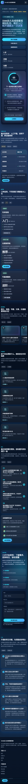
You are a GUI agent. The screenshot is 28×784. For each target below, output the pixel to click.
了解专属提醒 (7, 297)
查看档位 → (5, 402)
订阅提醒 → (5, 384)
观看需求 (5, 606)
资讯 (2, 760)
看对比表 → (5, 420)
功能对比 (3, 755)
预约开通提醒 (14, 39)
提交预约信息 (14, 620)
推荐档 (2, 758)
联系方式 (5, 599)
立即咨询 (5, 780)
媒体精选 (3, 773)
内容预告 (3, 771)
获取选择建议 (6, 180)
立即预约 (14, 119)
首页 (2, 753)
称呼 (4, 592)
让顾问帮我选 (7, 540)
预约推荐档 (6, 266)
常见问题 (3, 769)
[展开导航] (25, 2)
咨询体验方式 (7, 233)
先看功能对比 (14, 43)
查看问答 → (5, 438)
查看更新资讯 (14, 47)
